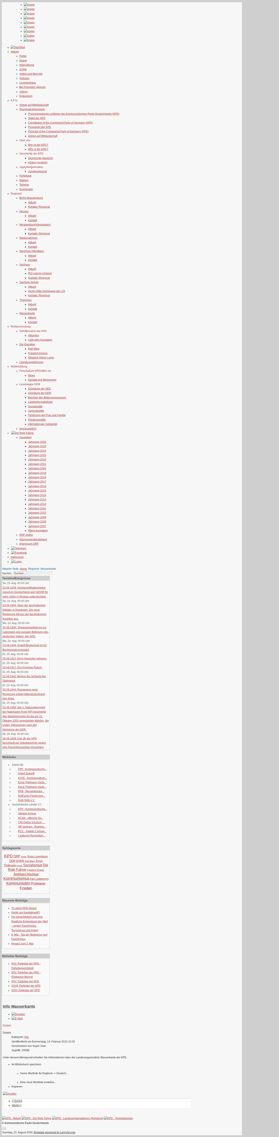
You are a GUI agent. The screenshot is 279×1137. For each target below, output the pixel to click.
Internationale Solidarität (42, 424)
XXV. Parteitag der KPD (25, 981)
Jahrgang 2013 (37, 499)
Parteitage (25, 175)
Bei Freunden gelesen (32, 87)
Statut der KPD (37, 118)
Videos (23, 91)
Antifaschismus (26, 874)
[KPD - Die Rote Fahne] (36, 1118)
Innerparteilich (27, 428)
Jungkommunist (37, 171)
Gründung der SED (39, 388)
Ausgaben (25, 437)
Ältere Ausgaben (38, 530)
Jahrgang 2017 (37, 481)
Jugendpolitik (36, 410)
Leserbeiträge (27, 82)
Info (26, 1037)
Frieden (26, 888)
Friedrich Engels (38, 353)
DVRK (23, 69)
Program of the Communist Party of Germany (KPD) (58, 131)
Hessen (24, 211)
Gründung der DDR (39, 393)
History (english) (38, 162)
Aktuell (32, 202)
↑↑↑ (4, 1127)
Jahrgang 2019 (37, 473)
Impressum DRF (29, 543)
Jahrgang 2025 (37, 446)
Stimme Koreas (27, 813)
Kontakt (32, 220)
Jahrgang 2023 (37, 455)
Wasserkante (27, 313)
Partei (22, 56)
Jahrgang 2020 (37, 468)
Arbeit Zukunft (26, 773)
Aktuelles (33, 335)
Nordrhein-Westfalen (31, 251)
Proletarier (38, 883)
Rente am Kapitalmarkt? (25, 912)
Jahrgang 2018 (37, 477)
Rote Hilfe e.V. (26, 800)
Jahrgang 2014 (37, 495)
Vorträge (24, 78)
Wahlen (24, 180)
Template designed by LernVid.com (54, 1132)
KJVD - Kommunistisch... (32, 778)
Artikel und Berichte (31, 73)
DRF (17, 856)
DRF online (26, 534)
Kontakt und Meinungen (42, 379)
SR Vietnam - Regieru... (32, 826)
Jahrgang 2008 (37, 521)
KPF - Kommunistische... (32, 769)
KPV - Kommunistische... (32, 809)
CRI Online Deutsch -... (31, 822)
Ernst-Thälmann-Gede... (32, 782)
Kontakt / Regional (39, 206)
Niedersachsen (28, 237)
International (26, 64)
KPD (8, 856)
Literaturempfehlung (31, 362)
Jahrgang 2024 (37, 450)
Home (23, 568)
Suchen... (7, 573)
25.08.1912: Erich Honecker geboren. (25, 658)
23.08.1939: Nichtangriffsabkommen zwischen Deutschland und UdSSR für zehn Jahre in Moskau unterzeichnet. (25, 592)
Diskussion (25, 96)
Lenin (19, 865)
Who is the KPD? (38, 149)
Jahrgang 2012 (37, 504)
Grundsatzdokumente (32, 109)
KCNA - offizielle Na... (30, 818)
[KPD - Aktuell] (11, 1118)
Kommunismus (16, 878)
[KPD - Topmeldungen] (118, 1118)
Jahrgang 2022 (37, 459)
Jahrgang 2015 (37, 490)
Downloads (26, 189)
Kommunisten (18, 883)
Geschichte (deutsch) (40, 158)
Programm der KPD (39, 127)
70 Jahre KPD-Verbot (23, 908)
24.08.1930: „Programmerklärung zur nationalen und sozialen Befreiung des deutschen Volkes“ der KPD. (25, 632)
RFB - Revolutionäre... (31, 791)
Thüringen (25, 300)
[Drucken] (18, 1014)
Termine (24, 184)
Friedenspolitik (37, 419)
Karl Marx (33, 348)
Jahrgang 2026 (37, 441)
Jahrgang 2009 (37, 517)
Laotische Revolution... (31, 835)
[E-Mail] (17, 1018)
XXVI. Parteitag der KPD (25, 990)
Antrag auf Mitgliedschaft (34, 104)
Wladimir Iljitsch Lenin (41, 357)
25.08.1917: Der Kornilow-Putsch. (23, 667)
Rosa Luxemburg (37, 856)
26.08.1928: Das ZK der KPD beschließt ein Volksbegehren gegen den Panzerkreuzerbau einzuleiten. (24, 743)
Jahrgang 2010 (37, 512)
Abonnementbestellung (33, 539)
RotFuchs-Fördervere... (31, 795)
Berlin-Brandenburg (31, 197)
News (31, 375)
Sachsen (24, 264)
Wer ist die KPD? (38, 144)
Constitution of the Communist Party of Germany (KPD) (60, 122)
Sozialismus (32, 865)
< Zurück (17, 1100)
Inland (23, 60)
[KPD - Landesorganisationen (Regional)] (77, 1118)
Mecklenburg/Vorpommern (35, 224)
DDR (12, 861)
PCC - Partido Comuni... (32, 831)
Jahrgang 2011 (37, 508)
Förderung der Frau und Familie (47, 415)
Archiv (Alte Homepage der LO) (46, 291)
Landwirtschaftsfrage (40, 401)
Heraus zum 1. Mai (22, 943)
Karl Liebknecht (39, 878)
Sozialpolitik (35, 406)
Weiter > (17, 1105)
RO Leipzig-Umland (40, 273)
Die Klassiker (27, 344)
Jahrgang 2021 (37, 464)
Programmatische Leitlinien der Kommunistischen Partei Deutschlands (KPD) (73, 113)
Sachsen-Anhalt (28, 282)
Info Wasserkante (19, 1006)
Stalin (24, 856)
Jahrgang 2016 (37, 486)
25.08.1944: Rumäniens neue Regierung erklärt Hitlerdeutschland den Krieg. (24, 694)
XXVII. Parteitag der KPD (26, 985)
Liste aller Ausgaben (40, 339)
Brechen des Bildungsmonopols (47, 397)
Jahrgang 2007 (37, 526)
